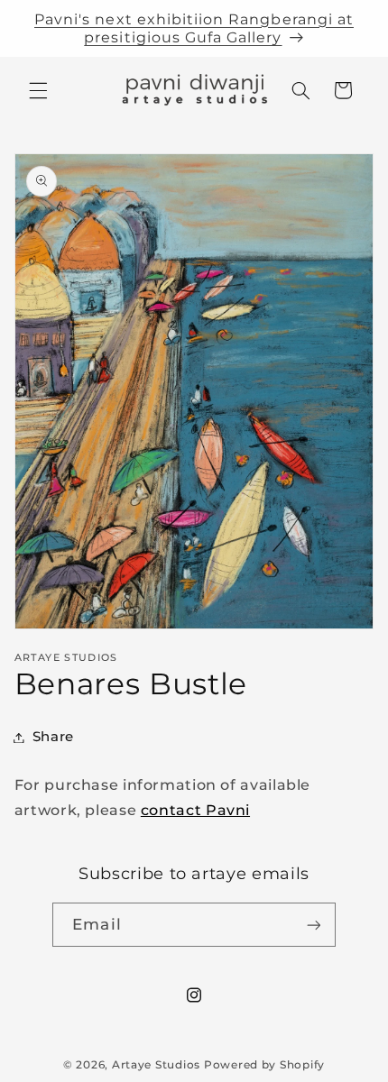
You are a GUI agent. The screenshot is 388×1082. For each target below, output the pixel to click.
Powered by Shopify (264, 1065)
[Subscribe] (313, 925)
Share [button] (53, 737)
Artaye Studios (156, 1065)
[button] (38, 90)
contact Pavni (195, 810)
